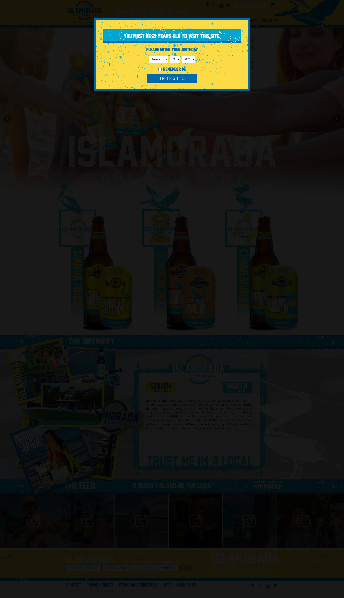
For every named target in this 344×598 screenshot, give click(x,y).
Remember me (174, 69)
